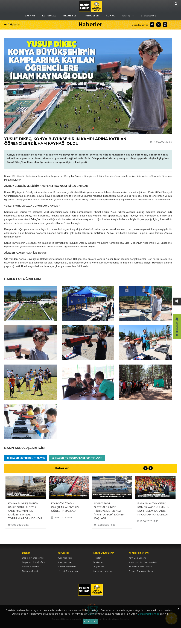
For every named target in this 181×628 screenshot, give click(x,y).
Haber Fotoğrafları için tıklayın (78, 457)
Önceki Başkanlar (31, 566)
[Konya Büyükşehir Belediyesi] (90, 6)
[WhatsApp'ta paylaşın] (165, 24)
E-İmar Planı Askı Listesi (141, 571)
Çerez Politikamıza (148, 613)
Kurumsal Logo (65, 562)
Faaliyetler (98, 562)
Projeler (97, 557)
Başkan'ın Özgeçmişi (33, 557)
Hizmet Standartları (67, 571)
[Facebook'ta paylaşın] (152, 24)
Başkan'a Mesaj (30, 571)
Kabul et (90, 621)
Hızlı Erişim (177, 325)
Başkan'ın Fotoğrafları (33, 562)
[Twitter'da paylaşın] (158, 24)
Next (150, 468)
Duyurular (98, 566)
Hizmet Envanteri (66, 566)
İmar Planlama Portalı (140, 566)
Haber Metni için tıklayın (27, 457)
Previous (145, 468)
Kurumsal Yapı (64, 557)
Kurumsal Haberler (102, 571)
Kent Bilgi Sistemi (137, 557)
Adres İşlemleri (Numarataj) (143, 562)
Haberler (15, 24)
